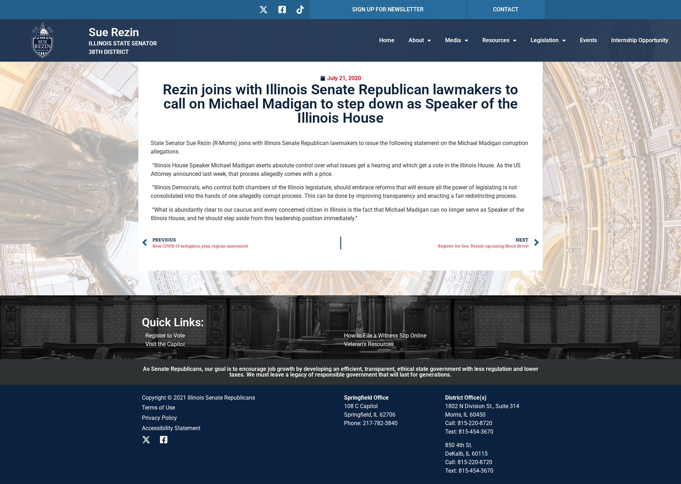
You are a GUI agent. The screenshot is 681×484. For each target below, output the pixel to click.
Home (386, 40)
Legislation (545, 40)
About (416, 40)
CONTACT (506, 9)
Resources (495, 40)
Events (588, 40)
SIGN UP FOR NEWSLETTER (387, 9)
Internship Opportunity (639, 40)
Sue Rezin (114, 32)
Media (453, 40)
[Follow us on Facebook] (281, 9)
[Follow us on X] (263, 9)
